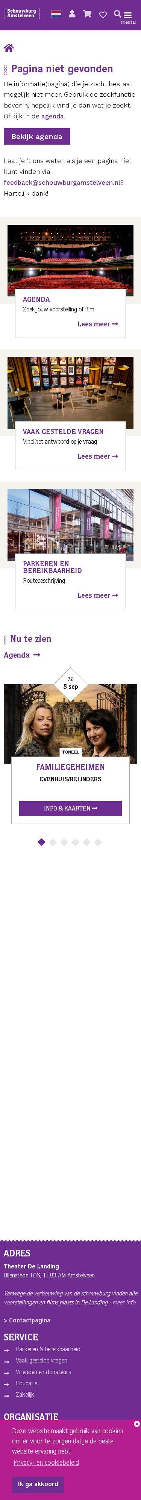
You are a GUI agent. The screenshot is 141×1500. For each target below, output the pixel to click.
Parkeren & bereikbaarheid (48, 1350)
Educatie (26, 1384)
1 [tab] (41, 842)
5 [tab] (86, 842)
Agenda (18, 656)
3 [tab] (64, 842)
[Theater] (9, 49)
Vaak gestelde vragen (41, 1361)
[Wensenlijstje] (103, 14)
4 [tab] (75, 842)
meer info (123, 1303)
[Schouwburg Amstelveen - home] (22, 15)
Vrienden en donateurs (43, 1373)
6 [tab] (98, 842)
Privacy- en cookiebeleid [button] (46, 1463)
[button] (56, 15)
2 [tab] (52, 842)
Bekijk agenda (36, 136)
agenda (52, 116)
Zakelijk (25, 1395)
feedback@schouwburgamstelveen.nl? (64, 182)
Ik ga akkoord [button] (38, 1485)
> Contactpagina (27, 1321)
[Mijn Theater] (72, 15)
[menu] (127, 15)
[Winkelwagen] (87, 15)
